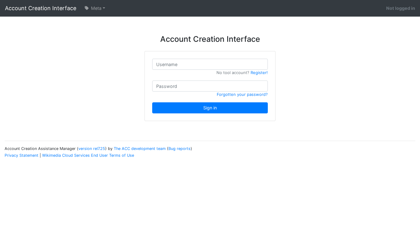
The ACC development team (140, 148)
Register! (259, 72)
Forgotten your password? (242, 94)
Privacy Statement (21, 155)
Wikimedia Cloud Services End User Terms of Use (88, 155)
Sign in (210, 107)
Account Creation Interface (40, 8)
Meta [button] (95, 8)
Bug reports (179, 148)
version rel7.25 (91, 148)
